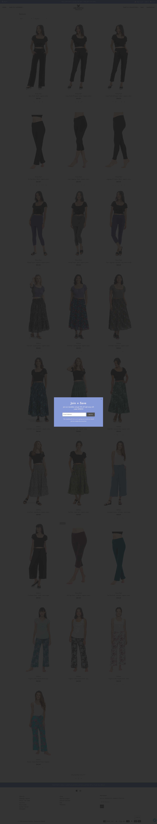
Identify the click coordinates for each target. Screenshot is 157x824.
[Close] (101, 399)
